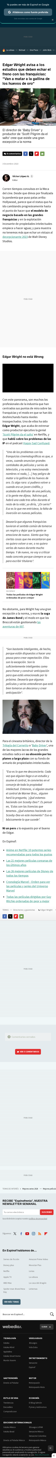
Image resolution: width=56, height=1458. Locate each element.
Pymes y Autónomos (38, 1407)
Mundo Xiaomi (9, 1360)
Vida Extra (33, 1347)
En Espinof (10, 591)
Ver (29, 1051)
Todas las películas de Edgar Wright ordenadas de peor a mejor (24, 596)
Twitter (31, 154)
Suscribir (47, 1212)
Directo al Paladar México (14, 1440)
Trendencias (8, 1402)
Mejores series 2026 (30, 1188)
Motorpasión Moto (37, 1387)
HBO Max (7, 1283)
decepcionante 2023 (15, 237)
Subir (44, 1326)
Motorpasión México (37, 1440)
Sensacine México (36, 1431)
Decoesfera (8, 1407)
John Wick (47, 50)
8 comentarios (14, 153)
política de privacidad (38, 1218)
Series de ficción (11, 1259)
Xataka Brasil (8, 1431)
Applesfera (7, 1351)
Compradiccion (10, 1411)
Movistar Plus (35, 1265)
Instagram (33, 1233)
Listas (31, 1271)
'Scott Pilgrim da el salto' (17, 434)
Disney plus (8, 1265)
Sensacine (33, 1363)
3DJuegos (33, 1343)
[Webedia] (12, 1329)
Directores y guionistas (24, 909)
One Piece (34, 50)
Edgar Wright (46, 909)
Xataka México (9, 1427)
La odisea (10, 50)
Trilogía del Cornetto (15, 745)
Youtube (27, 1233)
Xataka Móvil (8, 1347)
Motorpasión (34, 1383)
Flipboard (37, 154)
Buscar (52, 1314)
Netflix (6, 1271)
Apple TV (7, 1277)
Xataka (6, 1343)
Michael (22, 50)
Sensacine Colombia (37, 1436)
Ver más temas (11, 1302)
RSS (39, 1233)
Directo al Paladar (11, 1383)
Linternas (33, 1288)
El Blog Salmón (35, 1402)
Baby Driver (39, 745)
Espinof (32, 1367)
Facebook (25, 154)
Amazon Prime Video (38, 1259)
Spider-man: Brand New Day (14, 1290)
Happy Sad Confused (36, 443)
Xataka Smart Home (11, 1356)
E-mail (42, 154)
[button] (22, 176)
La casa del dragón (37, 1283)
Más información (42, 1454)
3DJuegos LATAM (36, 1427)
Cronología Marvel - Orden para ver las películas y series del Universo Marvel (28, 886)
